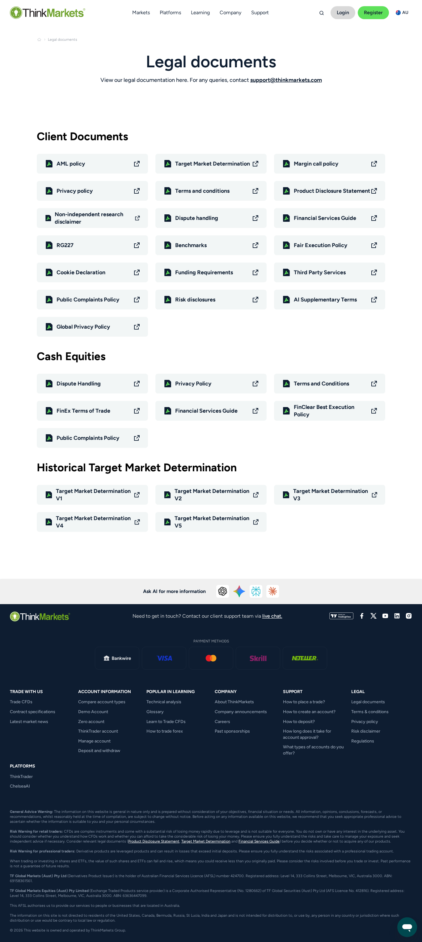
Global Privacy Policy (83, 326)
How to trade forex (164, 731)
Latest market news (29, 721)
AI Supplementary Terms (325, 299)
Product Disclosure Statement (332, 190)
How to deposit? (299, 721)
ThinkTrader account (98, 731)
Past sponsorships (232, 731)
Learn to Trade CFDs (166, 721)
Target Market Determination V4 (93, 522)
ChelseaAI (20, 786)
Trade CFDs (21, 701)
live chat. (272, 616)
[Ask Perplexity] (256, 591)
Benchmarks (191, 245)
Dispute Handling (79, 383)
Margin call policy (316, 163)
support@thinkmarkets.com (286, 80)
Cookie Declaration (81, 272)
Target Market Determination (212, 163)
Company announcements (241, 711)
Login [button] (343, 12)
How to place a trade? (304, 701)
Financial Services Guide (325, 218)
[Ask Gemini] (239, 591)
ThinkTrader (21, 776)
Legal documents (368, 701)
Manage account (94, 741)
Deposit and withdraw (99, 750)
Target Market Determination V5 (212, 522)
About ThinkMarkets (234, 701)
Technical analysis (163, 701)
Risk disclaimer (365, 731)
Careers (222, 721)
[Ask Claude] (272, 591)
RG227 (65, 245)
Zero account (91, 721)
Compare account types (101, 701)
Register (373, 12)
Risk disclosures (195, 299)
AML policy (71, 163)
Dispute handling (196, 218)
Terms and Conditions (321, 383)
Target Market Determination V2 (212, 495)
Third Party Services (320, 272)
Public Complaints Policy (88, 299)
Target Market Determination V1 (93, 495)
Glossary (155, 711)
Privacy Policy (193, 383)
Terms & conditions (370, 711)
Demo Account (93, 711)
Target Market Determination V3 (330, 495)
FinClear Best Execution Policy (324, 411)
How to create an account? (309, 711)
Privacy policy (75, 190)
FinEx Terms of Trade (83, 410)
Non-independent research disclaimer (89, 218)
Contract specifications (32, 711)
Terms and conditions (202, 190)
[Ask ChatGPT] (222, 591)
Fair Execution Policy (320, 245)
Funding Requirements (204, 272)
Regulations (362, 741)
